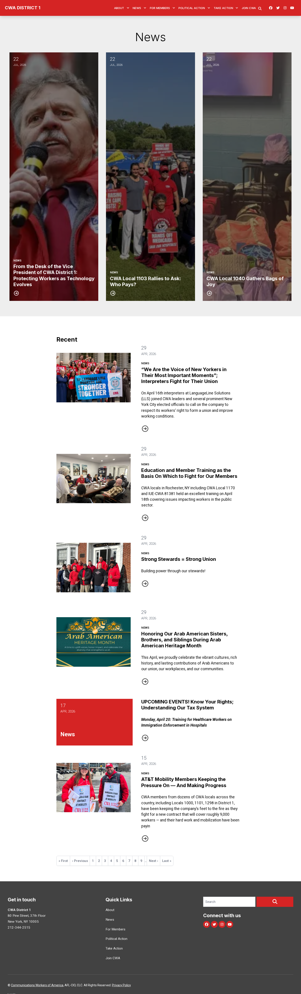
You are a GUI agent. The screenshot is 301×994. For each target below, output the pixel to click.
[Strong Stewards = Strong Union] (93, 567)
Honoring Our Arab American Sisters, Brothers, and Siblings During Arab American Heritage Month (184, 640)
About (119, 8)
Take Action (223, 8)
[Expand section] (128, 8)
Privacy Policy (121, 985)
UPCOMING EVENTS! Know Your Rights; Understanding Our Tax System (187, 705)
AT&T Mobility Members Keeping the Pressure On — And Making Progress (183, 782)
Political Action (191, 8)
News (137, 8)
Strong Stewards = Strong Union (178, 559)
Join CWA (249, 8)
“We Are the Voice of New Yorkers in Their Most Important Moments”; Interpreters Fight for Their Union (184, 375)
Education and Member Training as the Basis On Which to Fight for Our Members (189, 473)
